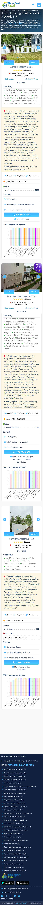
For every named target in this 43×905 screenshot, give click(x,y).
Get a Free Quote (14, 647)
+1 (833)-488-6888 (15, 892)
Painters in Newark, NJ (12, 844)
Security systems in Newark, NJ (15, 860)
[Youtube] (15, 896)
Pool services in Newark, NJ (14, 850)
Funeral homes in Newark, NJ (14, 803)
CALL (9, 62)
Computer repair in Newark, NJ (15, 790)
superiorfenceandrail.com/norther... (20, 210)
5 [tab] (24, 57)
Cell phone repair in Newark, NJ (15, 776)
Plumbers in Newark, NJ (12, 837)
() (27, 70)
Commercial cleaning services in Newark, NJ (20, 786)
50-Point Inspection (15, 24)
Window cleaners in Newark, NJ (15, 871)
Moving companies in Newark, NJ (16, 840)
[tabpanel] (21, 48)
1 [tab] (17, 57)
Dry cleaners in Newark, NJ (13, 800)
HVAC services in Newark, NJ (14, 817)
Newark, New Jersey (21, 764)
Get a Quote (12, 199)
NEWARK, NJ (15, 10)
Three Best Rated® (20, 903)
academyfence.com (15, 447)
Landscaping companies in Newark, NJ (18, 827)
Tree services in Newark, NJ (14, 867)
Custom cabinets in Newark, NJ (15, 793)
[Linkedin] (19, 896)
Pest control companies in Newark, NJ (17, 847)
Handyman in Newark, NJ (13, 810)
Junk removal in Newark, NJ (14, 823)
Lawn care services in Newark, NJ (16, 830)
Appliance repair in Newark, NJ (15, 769)
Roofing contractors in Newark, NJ (16, 857)
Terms (11, 898)
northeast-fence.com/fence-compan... (21, 658)
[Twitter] (6, 896)
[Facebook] (2, 896)
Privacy (4, 898)
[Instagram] (10, 896)
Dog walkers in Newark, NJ (13, 796)
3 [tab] (21, 57)
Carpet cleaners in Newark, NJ (15, 773)
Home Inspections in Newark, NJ (15, 854)
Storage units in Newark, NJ (14, 864)
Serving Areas (33, 79)
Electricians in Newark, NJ (13, 834)
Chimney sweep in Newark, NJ (15, 780)
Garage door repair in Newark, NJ (16, 807)
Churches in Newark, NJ (12, 783)
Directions (10, 79)
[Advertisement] (21, 733)
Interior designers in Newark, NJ (15, 820)
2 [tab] (19, 57)
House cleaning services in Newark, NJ (18, 813)
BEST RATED (5, 10)
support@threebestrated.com (18, 889)
